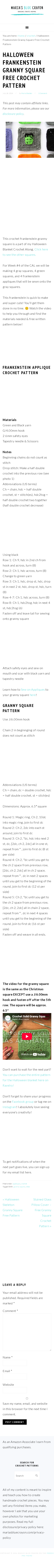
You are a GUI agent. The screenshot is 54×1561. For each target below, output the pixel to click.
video (28, 1187)
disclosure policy (13, 113)
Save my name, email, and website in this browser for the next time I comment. (25, 1409)
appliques (17, 1184)
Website (8, 1384)
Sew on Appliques (33, 689)
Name (8, 1357)
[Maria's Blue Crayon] (27, 18)
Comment (10, 1311)
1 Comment (42, 93)
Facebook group (23, 1101)
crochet (24, 1184)
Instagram (9, 1107)
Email (7, 1371)
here (33, 695)
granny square (19, 1187)
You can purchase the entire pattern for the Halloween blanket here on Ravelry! (26, 1080)
